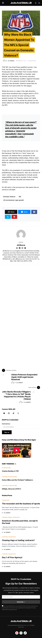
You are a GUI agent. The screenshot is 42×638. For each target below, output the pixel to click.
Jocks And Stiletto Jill (21, 2)
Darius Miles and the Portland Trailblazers (17, 480)
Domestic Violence (9, 196)
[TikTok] (13, 413)
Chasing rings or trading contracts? (18, 540)
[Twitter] (18, 413)
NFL (20, 196)
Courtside (5, 476)
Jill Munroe (21, 245)
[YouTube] (4, 413)
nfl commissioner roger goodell (13, 200)
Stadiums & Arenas (7, 517)
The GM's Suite (7, 28)
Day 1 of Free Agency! (12, 557)
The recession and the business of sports (21, 503)
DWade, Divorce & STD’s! (11, 489)
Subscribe (20, 602)
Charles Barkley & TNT (10, 471)
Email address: (6, 424)
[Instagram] (9, 413)
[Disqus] (21, 289)
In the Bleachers (6, 467)
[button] (3, 3)
